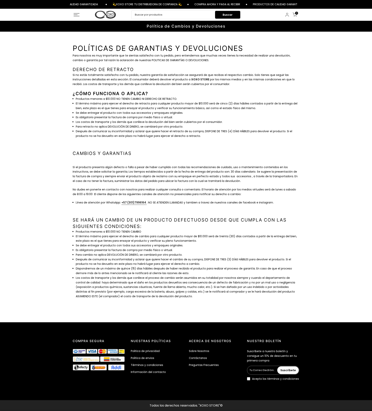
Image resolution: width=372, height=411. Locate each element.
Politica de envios (142, 358)
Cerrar (299, 4)
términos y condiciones (283, 379)
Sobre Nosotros (199, 351)
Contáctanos (198, 358)
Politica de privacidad (145, 351)
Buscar (227, 15)
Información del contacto (148, 372)
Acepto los (275, 379)
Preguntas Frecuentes (204, 365)
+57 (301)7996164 (134, 202)
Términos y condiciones (147, 365)
